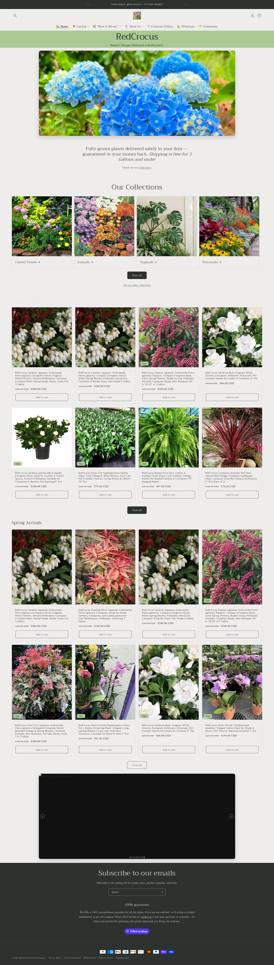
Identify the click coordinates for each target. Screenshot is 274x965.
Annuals (84, 262)
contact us (146, 916)
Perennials (210, 262)
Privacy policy (55, 957)
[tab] (129, 134)
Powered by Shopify (37, 958)
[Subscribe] (161, 892)
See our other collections (137, 285)
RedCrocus (23, 958)
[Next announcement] (186, 4)
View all (137, 275)
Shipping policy (123, 957)
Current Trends (26, 262)
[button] (15, 15)
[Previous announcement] (88, 4)
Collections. (145, 167)
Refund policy (90, 957)
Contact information (72, 957)
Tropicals (146, 262)
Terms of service (106, 957)
